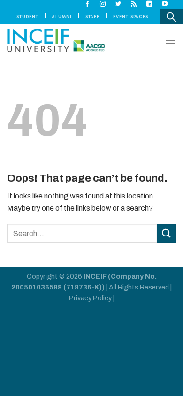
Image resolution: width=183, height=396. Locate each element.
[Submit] (166, 233)
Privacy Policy (90, 298)
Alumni (62, 16)
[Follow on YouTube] (165, 4)
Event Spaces (130, 16)
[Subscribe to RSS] (134, 4)
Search (171, 16)
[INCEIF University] (56, 40)
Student (27, 16)
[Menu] (170, 40)
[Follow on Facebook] (87, 4)
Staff (92, 16)
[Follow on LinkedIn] (149, 4)
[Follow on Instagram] (103, 4)
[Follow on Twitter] (118, 4)
